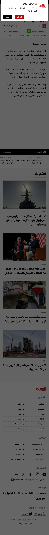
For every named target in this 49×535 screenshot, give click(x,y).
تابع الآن (19, 17)
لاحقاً (7, 17)
